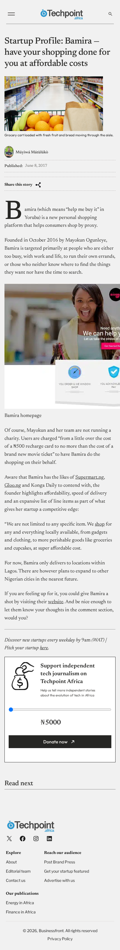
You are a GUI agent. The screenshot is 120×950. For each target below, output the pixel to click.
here (44, 648)
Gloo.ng (12, 485)
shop (100, 524)
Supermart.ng (89, 477)
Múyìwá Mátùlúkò (32, 152)
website (55, 602)
